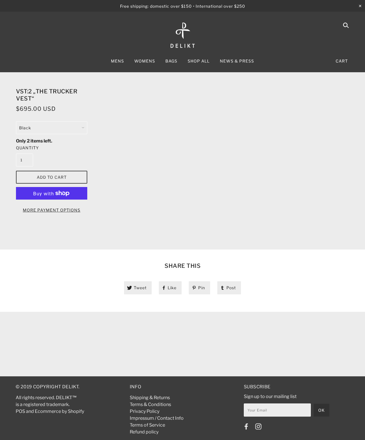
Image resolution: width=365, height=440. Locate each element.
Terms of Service (147, 425)
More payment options (51, 210)
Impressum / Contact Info (157, 418)
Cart (342, 61)
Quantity (24, 147)
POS (20, 411)
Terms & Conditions (150, 404)
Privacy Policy (144, 411)
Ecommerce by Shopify (59, 411)
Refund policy (144, 432)
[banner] (182, 35)
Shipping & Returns (150, 397)
